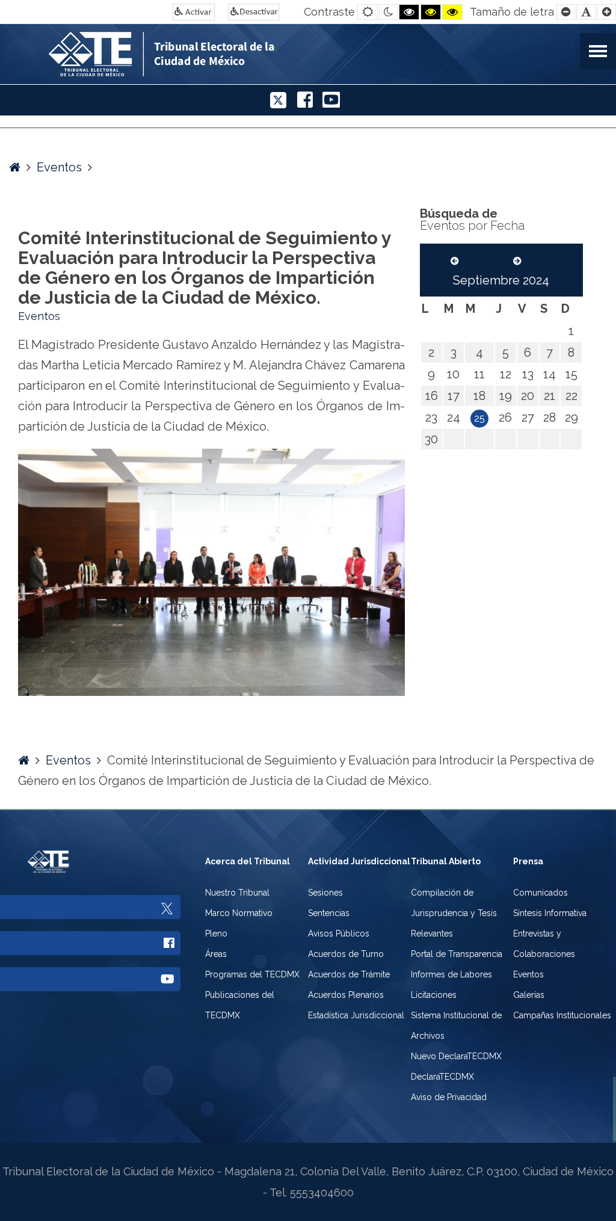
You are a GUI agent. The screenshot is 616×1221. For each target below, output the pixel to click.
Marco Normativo (239, 913)
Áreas (216, 954)
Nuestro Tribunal (237, 892)
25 (479, 418)
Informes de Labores (451, 974)
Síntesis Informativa (550, 913)
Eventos (59, 167)
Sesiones (325, 892)
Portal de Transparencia (456, 954)
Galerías (528, 995)
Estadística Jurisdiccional (356, 1015)
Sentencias (329, 913)
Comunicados (540, 892)
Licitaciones (434, 995)
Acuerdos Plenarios (346, 995)
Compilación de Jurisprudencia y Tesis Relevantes (454, 913)
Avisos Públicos (338, 933)
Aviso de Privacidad (449, 1097)
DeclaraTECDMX (442, 1076)
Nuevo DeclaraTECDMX (456, 1056)
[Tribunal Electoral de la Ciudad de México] (231, 52)
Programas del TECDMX (252, 974)
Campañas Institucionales (562, 1015)
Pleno (216, 933)
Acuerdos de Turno (346, 954)
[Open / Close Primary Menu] (598, 51)
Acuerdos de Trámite (349, 974)
